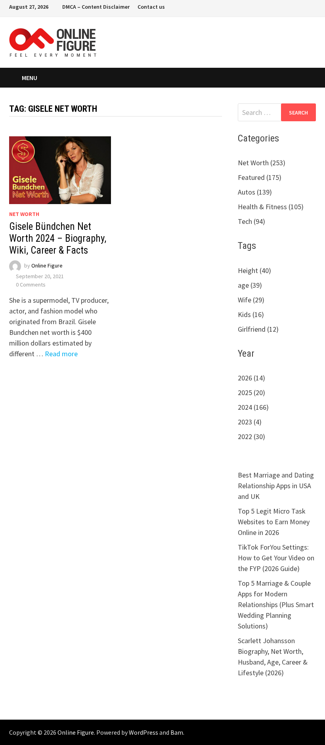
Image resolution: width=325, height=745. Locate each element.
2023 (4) (250, 421)
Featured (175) (259, 177)
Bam (176, 732)
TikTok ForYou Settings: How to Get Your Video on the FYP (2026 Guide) (276, 558)
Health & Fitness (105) (271, 206)
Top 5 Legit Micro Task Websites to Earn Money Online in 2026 (274, 521)
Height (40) (254, 270)
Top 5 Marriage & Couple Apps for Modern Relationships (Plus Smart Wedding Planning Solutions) (276, 604)
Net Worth (24, 214)
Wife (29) (251, 299)
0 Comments (31, 284)
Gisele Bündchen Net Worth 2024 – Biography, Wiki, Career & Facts (57, 238)
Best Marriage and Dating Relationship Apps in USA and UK (276, 485)
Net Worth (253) (261, 162)
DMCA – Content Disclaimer (96, 6)
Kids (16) (251, 314)
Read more (61, 353)
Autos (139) (255, 192)
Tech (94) (251, 221)
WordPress (143, 732)
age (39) (250, 285)
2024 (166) (253, 407)
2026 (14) (251, 377)
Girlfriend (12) (258, 329)
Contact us (151, 6)
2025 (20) (251, 392)
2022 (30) (251, 436)
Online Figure (47, 265)
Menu (29, 78)
